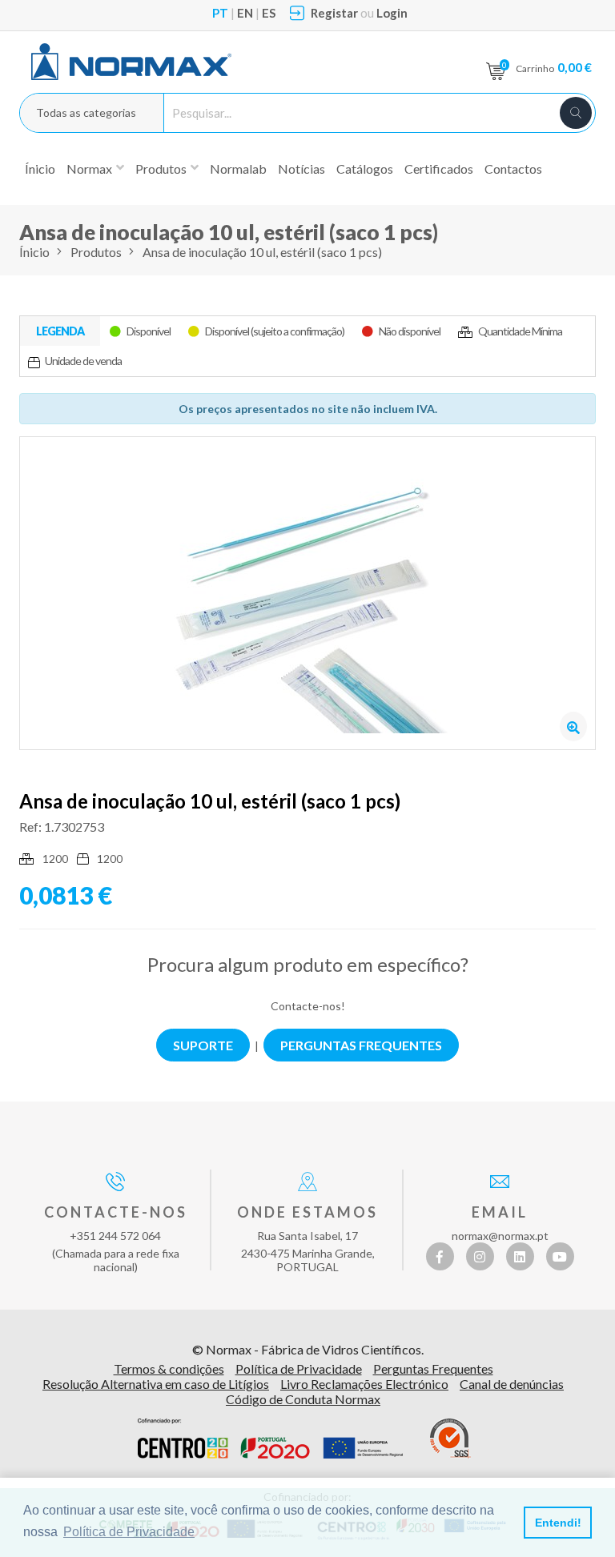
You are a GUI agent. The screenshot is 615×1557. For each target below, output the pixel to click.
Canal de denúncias (512, 1383)
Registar (334, 13)
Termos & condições (169, 1368)
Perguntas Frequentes (433, 1368)
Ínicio (40, 168)
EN (245, 13)
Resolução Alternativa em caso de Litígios (155, 1383)
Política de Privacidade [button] (129, 1532)
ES (268, 13)
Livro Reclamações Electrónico (364, 1383)
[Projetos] (270, 1439)
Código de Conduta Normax (303, 1399)
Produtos (96, 251)
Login (392, 13)
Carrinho (554, 66)
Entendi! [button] (558, 1522)
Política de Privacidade (298, 1368)
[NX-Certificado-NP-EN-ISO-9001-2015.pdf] (450, 1439)
